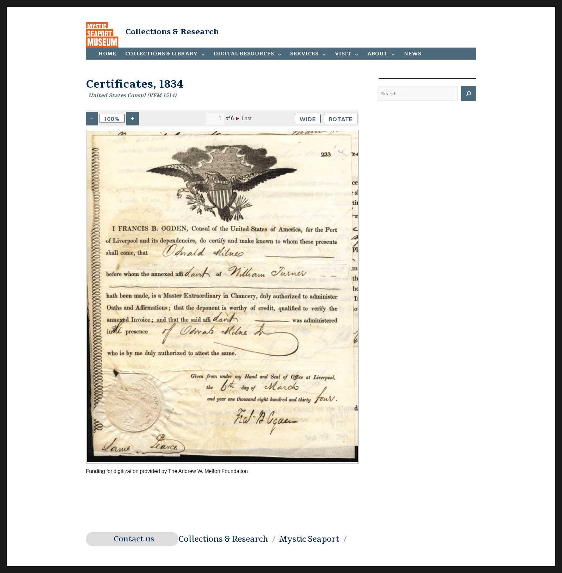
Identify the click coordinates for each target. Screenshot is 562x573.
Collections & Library (161, 53)
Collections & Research (172, 31)
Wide (308, 119)
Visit (343, 53)
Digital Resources (244, 53)
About (377, 53)
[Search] (468, 93)
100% (112, 119)
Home (107, 53)
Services (304, 53)
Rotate (341, 119)
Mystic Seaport (309, 539)
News (412, 53)
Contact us (134, 539)
